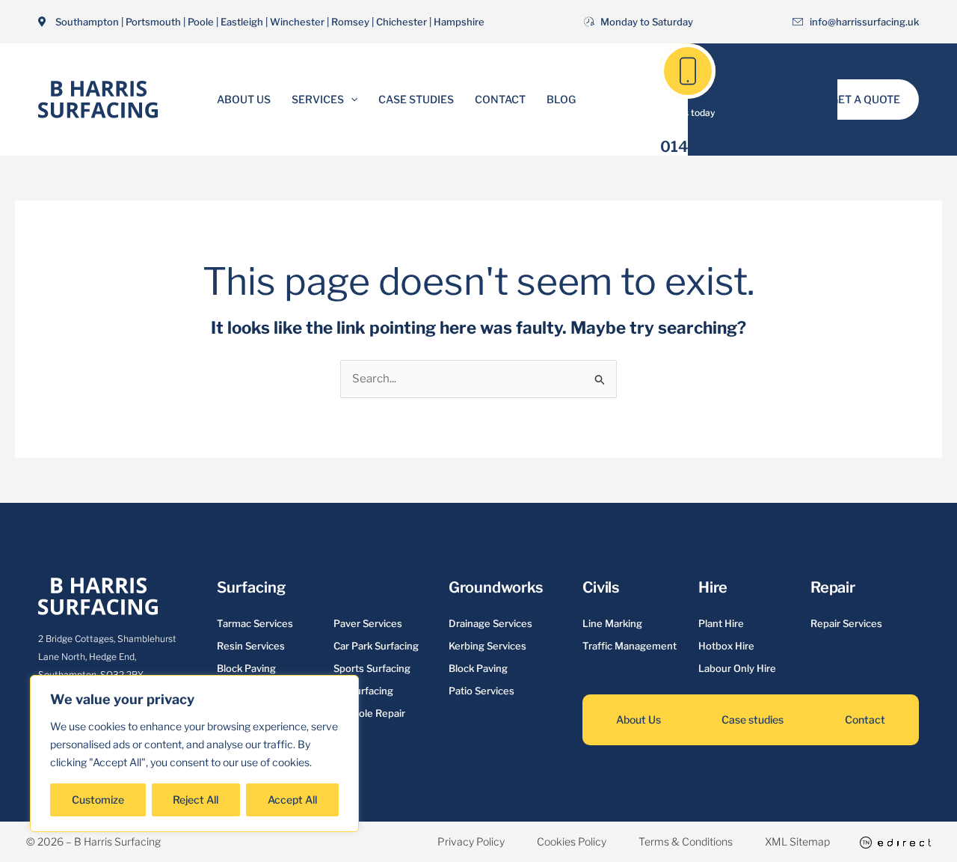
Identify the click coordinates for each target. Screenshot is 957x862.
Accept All (292, 799)
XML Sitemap (797, 841)
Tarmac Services (255, 623)
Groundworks (496, 587)
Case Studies (416, 99)
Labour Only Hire (737, 668)
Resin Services (251, 646)
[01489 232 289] (688, 71)
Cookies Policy (571, 841)
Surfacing (251, 587)
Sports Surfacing (371, 668)
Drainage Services (490, 623)
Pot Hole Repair (369, 713)
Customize (98, 799)
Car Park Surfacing (376, 646)
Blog (561, 99)
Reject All (195, 799)
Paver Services (367, 623)
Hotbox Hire (726, 646)
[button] (350, 99)
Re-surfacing (363, 691)
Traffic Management (629, 646)
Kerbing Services (487, 646)
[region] (194, 753)
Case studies (752, 719)
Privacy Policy (471, 841)
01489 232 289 (717, 147)
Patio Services (481, 691)
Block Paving (246, 668)
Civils (600, 587)
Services (318, 99)
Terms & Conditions (685, 841)
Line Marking (612, 623)
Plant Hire (721, 623)
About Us (244, 99)
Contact (500, 99)
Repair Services (846, 623)
